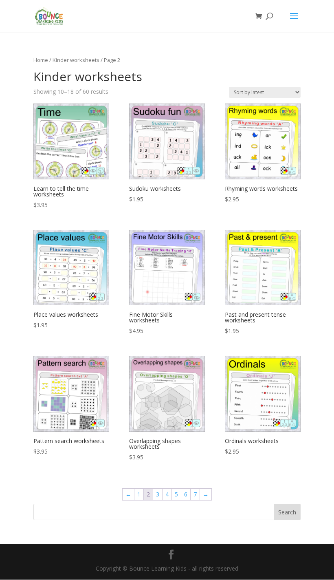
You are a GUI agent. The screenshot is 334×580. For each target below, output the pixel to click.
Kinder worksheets (76, 60)
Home (40, 60)
